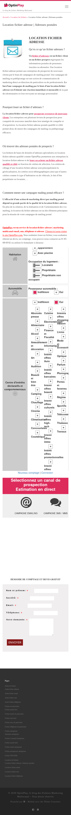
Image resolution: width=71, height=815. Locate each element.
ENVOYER (14, 642)
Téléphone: (13, 613)
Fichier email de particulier (14, 714)
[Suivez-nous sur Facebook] (33, 810)
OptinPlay (8, 227)
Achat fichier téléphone (13, 702)
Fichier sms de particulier (13, 722)
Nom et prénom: (16, 590)
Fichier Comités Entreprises (14, 738)
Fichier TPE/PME (11, 756)
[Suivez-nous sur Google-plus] (38, 810)
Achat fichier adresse (12, 689)
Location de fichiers (19, 17)
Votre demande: (15, 620)
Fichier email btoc (11, 710)
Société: (11, 598)
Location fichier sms (12, 772)
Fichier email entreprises (13, 747)
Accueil (6, 17)
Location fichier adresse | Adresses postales (19, 763)
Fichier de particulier (12, 706)
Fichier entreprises (11, 731)
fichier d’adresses (40, 56)
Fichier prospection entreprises (15, 751)
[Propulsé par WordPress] (24, 801)
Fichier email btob (11, 743)
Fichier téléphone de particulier (15, 727)
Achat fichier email (11, 693)
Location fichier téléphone (14, 776)
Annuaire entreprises (12, 734)
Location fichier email (12, 767)
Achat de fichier (10, 686)
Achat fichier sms (11, 698)
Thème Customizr (52, 802)
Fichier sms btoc (10, 718)
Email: (10, 605)
